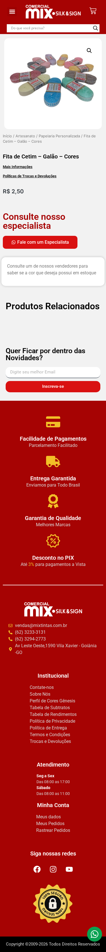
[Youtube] (69, 869)
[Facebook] (37, 869)
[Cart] (92, 10)
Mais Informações (18, 167)
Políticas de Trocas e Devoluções (30, 176)
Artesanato (25, 136)
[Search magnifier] (95, 28)
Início (7, 136)
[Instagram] (53, 869)
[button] (12, 11)
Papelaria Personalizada (59, 136)
